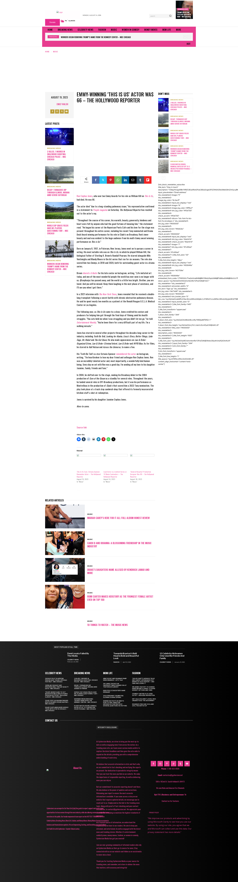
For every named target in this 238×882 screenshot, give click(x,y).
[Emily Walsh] (53, 104)
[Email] (133, 180)
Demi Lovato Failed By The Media (78, 654)
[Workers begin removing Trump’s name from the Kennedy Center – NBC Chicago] (59, 249)
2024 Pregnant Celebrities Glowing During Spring (113, 696)
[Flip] (147, 180)
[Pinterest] (110, 180)
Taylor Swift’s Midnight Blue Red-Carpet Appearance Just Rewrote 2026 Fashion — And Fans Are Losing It (143, 681)
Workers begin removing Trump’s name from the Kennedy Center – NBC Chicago (58, 267)
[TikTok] (173, 763)
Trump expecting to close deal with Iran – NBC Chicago (184, 14)
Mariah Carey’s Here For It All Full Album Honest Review (118, 518)
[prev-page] (159, 177)
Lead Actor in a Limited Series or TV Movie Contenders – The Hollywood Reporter (115, 474)
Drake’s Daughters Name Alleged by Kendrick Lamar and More (118, 571)
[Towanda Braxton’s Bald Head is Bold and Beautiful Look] (105, 657)
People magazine (100, 209)
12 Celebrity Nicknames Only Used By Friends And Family (172, 656)
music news (101, 490)
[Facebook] (52, 111)
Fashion (116, 662)
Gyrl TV (157, 794)
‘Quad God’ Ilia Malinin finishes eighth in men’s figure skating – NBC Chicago (57, 702)
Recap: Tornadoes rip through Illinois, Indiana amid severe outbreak (58, 192)
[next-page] (163, 177)
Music (55, 51)
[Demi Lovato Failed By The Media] (59, 657)
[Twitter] (62, 111)
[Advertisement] (119, 71)
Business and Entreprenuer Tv (174, 794)
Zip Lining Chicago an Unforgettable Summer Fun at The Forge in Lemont (115, 685)
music (88, 490)
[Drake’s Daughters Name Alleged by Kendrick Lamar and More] (65, 570)
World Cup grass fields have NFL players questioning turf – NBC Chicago (57, 229)
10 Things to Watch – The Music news (107, 625)
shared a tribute (90, 273)
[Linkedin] (125, 180)
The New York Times (108, 294)
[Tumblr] (140, 180)
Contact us (51, 720)
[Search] (170, 16)
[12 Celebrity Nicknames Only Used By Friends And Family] (151, 657)
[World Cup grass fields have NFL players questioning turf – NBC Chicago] (59, 210)
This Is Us (149, 196)
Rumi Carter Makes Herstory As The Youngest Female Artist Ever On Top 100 (120, 598)
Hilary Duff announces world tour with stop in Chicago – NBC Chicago (56, 709)
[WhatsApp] (118, 180)
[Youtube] (66, 111)
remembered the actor (126, 353)
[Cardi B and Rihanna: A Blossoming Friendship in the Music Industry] (65, 543)
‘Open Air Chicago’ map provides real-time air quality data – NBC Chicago (57, 687)
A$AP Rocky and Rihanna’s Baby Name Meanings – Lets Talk (115, 679)
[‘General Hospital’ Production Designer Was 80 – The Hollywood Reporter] (142, 461)
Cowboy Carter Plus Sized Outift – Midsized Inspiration (143, 694)
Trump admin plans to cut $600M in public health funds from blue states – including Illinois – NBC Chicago (56, 694)
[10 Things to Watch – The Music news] (65, 623)
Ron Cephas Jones (84, 196)
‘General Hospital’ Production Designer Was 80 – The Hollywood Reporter (142, 474)
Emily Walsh (62, 104)
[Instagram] (57, 111)
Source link (82, 427)
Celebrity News (73, 659)
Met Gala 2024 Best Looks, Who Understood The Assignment (144, 699)
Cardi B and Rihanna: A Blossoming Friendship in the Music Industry (119, 544)
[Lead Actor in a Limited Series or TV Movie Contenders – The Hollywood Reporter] (116, 461)
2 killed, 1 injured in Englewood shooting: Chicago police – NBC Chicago (56, 155)
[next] (188, 36)
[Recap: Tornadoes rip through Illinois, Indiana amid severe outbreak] (59, 174)
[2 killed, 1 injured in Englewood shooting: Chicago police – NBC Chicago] (59, 136)
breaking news (183, 9)
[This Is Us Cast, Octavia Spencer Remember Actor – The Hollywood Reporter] (89, 461)
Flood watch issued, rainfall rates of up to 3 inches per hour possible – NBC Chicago (99, 37)
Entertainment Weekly (86, 322)
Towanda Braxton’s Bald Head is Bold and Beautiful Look (126, 656)
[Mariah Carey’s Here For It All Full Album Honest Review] (65, 516)
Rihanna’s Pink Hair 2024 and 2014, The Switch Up (143, 705)
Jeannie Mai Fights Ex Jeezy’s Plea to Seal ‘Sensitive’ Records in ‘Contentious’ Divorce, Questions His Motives (115, 703)
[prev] (184, 36)
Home (47, 51)
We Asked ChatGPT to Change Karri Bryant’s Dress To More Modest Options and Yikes (143, 688)
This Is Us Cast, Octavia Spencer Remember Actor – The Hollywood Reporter (89, 474)
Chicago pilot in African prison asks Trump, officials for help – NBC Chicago (56, 680)
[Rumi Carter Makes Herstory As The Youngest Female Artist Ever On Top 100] (65, 597)
